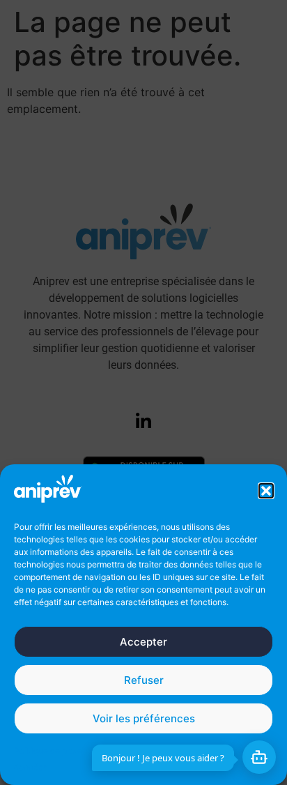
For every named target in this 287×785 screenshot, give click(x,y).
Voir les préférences (144, 718)
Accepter (143, 641)
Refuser (144, 680)
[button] (266, 491)
